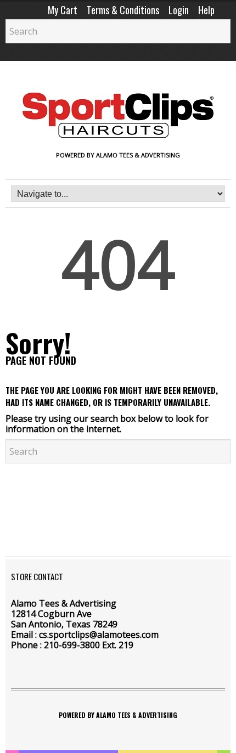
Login (178, 10)
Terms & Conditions (123, 10)
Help (206, 10)
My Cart (62, 10)
